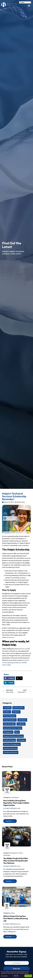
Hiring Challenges (9, 716)
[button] (29, 5)
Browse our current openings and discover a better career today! (15, 662)
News (17, 732)
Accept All (28, 975)
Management (8, 732)
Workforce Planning (10, 748)
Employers (16, 712)
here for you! (23, 649)
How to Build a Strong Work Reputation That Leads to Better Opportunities (16, 802)
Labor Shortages (9, 724)
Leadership (21, 724)
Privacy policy (4, 975)
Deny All (16, 975)
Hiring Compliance (10, 720)
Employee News (18, 708)
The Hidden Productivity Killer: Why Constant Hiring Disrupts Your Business (15, 860)
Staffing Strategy (9, 740)
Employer (7, 712)
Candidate (7, 708)
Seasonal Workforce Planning (13, 736)
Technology (21, 740)
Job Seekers (22, 720)
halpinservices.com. (8, 637)
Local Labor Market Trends (12, 728)
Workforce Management (12, 744)
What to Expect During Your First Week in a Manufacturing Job (15, 918)
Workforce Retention (10, 752)
